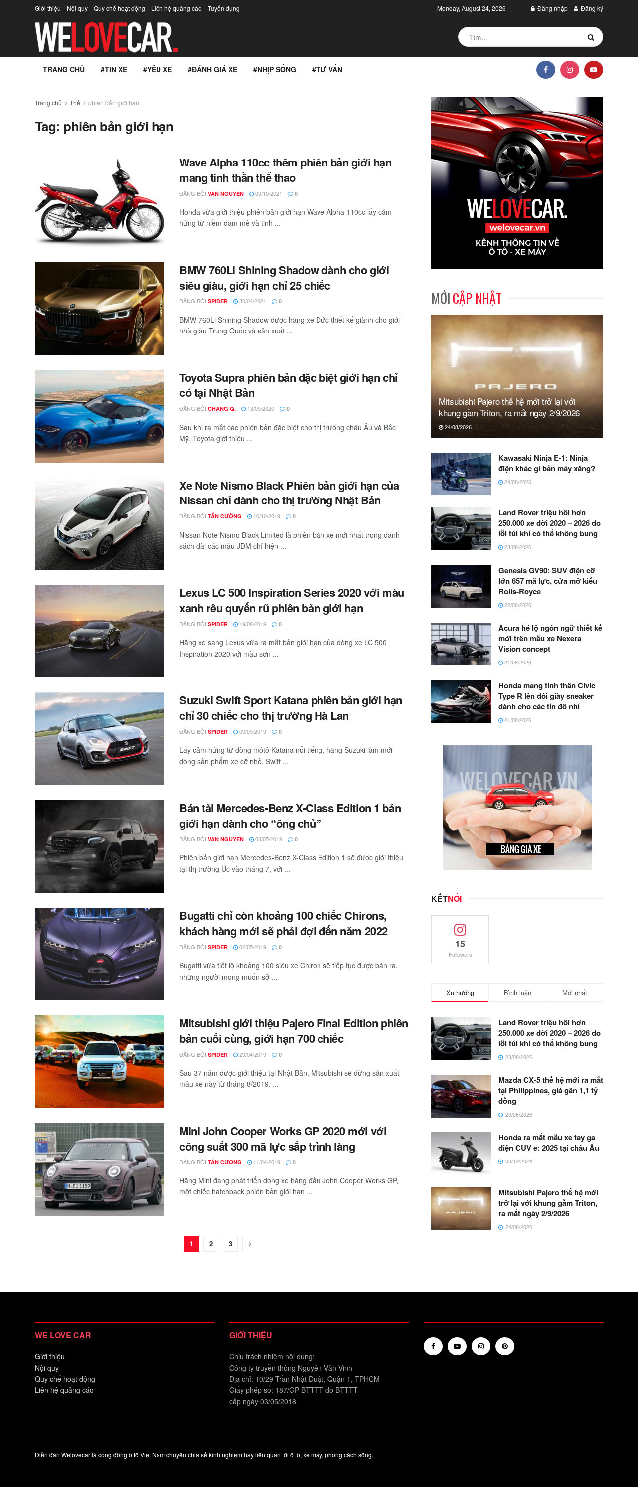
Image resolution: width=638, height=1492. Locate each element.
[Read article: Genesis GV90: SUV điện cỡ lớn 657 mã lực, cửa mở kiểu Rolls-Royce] (461, 586)
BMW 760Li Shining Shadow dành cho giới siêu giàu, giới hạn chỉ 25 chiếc (284, 277)
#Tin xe (114, 69)
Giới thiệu (48, 8)
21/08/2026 (517, 662)
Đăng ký (591, 8)
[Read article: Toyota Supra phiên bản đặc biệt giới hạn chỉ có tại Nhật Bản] (99, 416)
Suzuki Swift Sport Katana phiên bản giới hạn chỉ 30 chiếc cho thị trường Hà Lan (290, 707)
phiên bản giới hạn (113, 102)
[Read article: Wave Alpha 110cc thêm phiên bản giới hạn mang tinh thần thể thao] (99, 201)
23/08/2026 (517, 547)
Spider (218, 301)
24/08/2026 (457, 427)
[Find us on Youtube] (593, 69)
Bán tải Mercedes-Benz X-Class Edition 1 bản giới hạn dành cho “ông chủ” (290, 815)
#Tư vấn (327, 69)
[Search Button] (593, 37)
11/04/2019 (266, 1162)
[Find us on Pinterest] (504, 1346)
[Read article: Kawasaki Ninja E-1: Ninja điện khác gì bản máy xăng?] (461, 474)
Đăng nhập (552, 8)
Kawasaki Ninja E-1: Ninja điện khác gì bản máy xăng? (546, 463)
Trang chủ (64, 69)
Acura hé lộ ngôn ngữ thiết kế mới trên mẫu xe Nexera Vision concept (550, 638)
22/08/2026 (517, 605)
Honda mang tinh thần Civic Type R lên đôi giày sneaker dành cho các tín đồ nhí (546, 696)
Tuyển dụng (224, 8)
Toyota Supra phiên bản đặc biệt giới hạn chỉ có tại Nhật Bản (288, 385)
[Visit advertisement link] (517, 183)
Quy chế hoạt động (119, 8)
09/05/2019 (252, 731)
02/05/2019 (252, 947)
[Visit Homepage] (107, 37)
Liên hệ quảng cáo (176, 8)
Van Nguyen (226, 193)
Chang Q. (222, 408)
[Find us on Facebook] (545, 69)
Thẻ (75, 102)
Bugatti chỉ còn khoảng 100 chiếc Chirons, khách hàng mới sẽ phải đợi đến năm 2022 (283, 923)
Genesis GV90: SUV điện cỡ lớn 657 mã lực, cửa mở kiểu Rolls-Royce (547, 581)
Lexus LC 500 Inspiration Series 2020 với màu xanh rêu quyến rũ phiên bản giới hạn (291, 600)
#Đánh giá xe (212, 69)
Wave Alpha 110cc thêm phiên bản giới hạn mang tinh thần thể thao (285, 169)
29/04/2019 (252, 1054)
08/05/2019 (268, 839)
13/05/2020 (260, 408)
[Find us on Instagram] (569, 69)
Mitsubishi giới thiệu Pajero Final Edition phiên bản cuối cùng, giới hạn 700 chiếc (293, 1030)
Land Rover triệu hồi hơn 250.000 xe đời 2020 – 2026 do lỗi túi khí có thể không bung (549, 523)
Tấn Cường (225, 516)
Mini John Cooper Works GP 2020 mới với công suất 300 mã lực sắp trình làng (282, 1138)
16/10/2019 (266, 516)
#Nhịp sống (274, 69)
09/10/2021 (268, 193)
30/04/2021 (252, 301)
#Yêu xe (157, 69)
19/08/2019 (252, 624)
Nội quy (77, 8)
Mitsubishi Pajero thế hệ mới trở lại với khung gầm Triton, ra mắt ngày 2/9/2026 (509, 407)
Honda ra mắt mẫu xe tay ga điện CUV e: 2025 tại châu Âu (548, 1142)
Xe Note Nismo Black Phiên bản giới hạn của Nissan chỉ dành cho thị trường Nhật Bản (289, 492)
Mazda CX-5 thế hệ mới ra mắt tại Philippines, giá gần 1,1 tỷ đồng (550, 1090)
